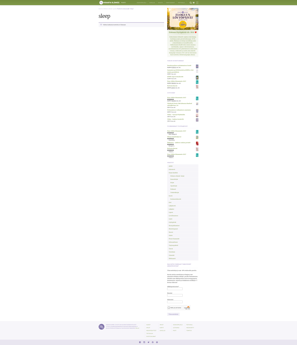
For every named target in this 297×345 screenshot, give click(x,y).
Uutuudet (171, 255)
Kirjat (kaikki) (173, 173)
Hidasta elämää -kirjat (177, 176)
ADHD (170, 166)
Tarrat (171, 248)
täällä (137, 328)
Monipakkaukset (174, 225)
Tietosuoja (149, 333)
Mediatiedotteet (151, 330)
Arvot (162, 324)
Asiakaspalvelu (141, 2)
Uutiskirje (176, 327)
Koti (170, 202)
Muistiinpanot (173, 229)
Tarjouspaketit (173, 245)
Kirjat (172, 182)
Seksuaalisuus (173, 242)
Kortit (170, 196)
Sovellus (152, 2)
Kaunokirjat (174, 179)
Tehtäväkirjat (174, 192)
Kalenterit (172, 169)
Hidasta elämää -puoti (110, 9)
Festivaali (189, 324)
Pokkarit (173, 189)
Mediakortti (190, 327)
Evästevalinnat (151, 336)
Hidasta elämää (116, 2)
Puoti (174, 330)
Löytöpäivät (172, 222)
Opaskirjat (173, 186)
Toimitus (189, 330)
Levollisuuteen (173, 215)
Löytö (170, 219)
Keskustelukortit (175, 199)
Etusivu (101, 9)
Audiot (148, 324)
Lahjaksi (171, 209)
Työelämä (172, 252)
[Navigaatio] (197, 3)
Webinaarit (172, 258)
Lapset (171, 212)
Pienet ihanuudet (174, 239)
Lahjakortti (172, 206)
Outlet (171, 235)
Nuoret (171, 232)
